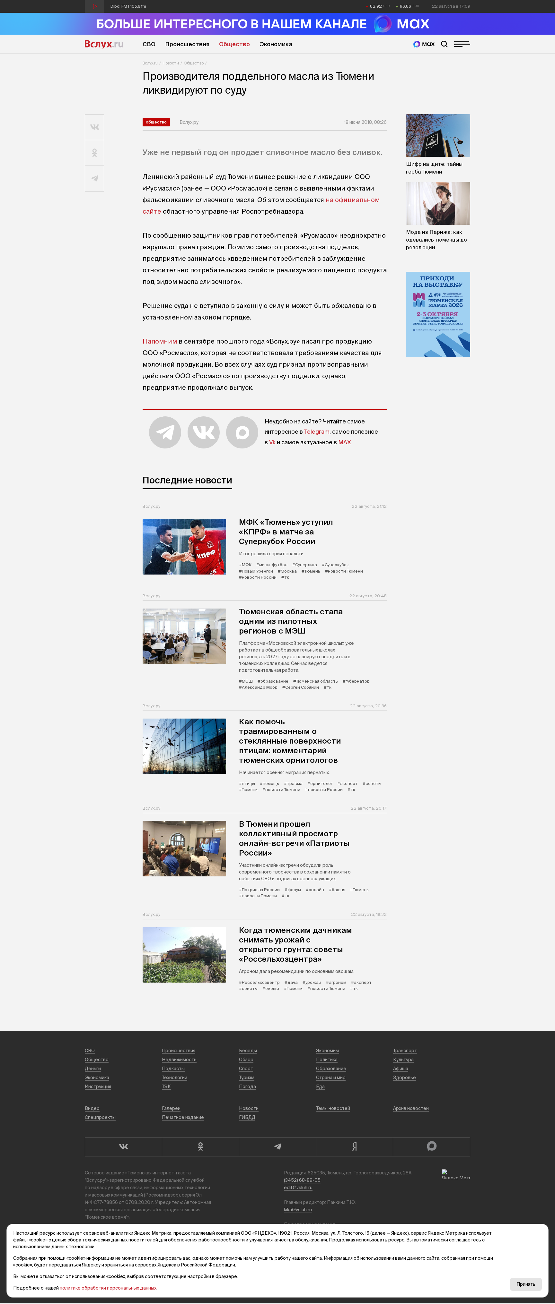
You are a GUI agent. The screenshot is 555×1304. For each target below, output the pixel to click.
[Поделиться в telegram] (94, 179)
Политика (327, 1059)
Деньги (93, 1068)
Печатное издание (183, 1117)
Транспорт (405, 1050)
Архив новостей (411, 1108)
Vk (272, 442)
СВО (149, 44)
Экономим (327, 1050)
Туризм (246, 1077)
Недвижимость (179, 1059)
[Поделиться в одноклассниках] (94, 153)
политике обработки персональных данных (108, 1288)
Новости (171, 63)
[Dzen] (354, 1146)
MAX (344, 442)
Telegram (317, 431)
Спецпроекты (100, 1117)
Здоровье (404, 1077)
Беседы (248, 1050)
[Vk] (123, 1146)
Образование (331, 1068)
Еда (320, 1086)
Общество (234, 44)
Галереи (171, 1108)
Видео (92, 1108)
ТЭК (166, 1086)
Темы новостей (333, 1108)
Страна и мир (331, 1077)
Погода (247, 1086)
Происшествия (187, 44)
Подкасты (173, 1068)
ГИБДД (247, 1117)
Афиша (400, 1068)
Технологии (174, 1077)
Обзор (246, 1059)
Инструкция (98, 1086)
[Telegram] (277, 1146)
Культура (403, 1059)
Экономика (276, 44)
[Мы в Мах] (424, 44)
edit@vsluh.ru (298, 1187)
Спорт (246, 1068)
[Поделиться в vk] (94, 127)
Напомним (160, 341)
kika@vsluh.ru (298, 1209)
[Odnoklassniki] (200, 1146)
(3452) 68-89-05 (302, 1180)
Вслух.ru (104, 44)
